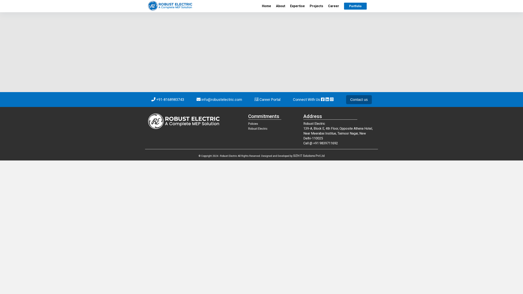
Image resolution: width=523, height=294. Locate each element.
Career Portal (269, 99)
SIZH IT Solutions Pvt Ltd (309, 155)
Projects (316, 6)
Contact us (359, 100)
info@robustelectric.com (221, 99)
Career (333, 6)
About (280, 6)
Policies (253, 123)
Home (266, 6)
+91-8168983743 (170, 99)
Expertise (297, 6)
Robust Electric (257, 128)
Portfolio (355, 6)
